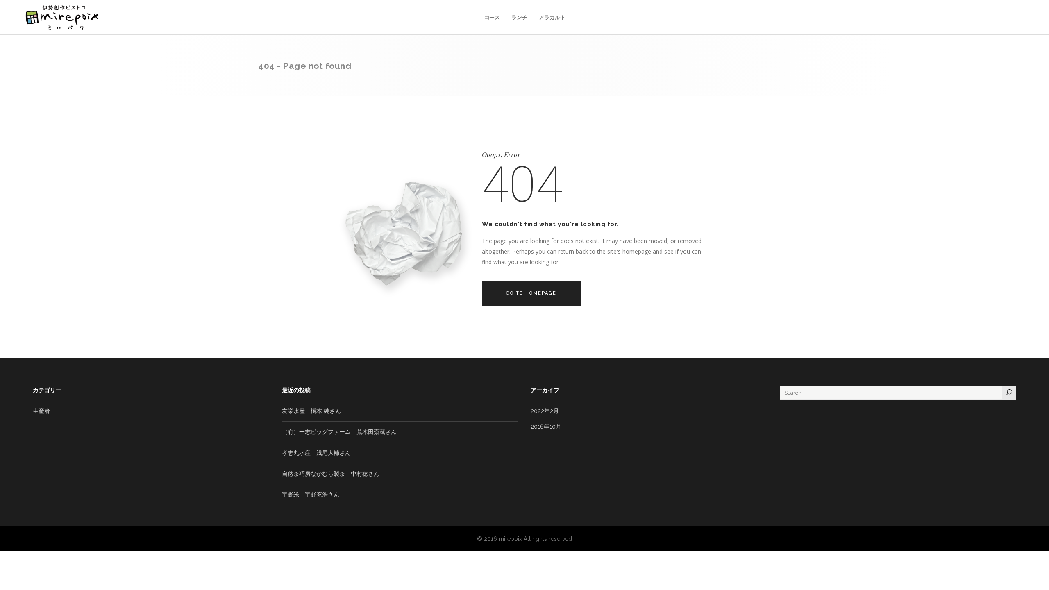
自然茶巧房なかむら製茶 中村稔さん (330, 473)
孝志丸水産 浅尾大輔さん (316, 452)
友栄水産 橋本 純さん (311, 411)
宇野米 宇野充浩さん (310, 494)
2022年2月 (545, 411)
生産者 (41, 411)
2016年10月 (546, 426)
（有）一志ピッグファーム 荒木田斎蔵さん (339, 432)
